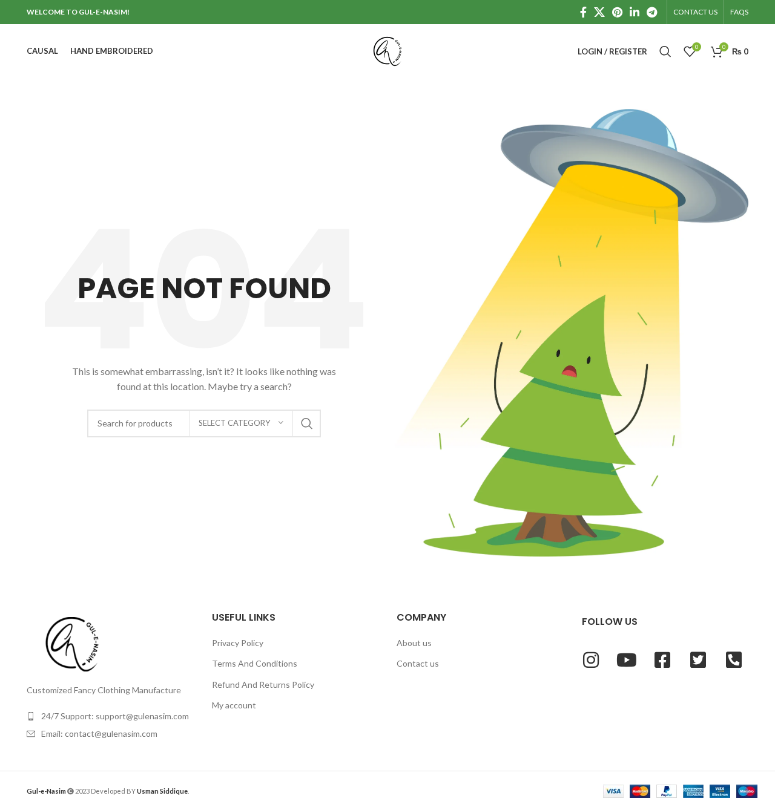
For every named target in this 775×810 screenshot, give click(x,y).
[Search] (665, 51)
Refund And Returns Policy (263, 684)
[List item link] (110, 716)
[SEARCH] (307, 423)
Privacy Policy (237, 643)
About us (414, 643)
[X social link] (599, 12)
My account (234, 705)
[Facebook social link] (583, 12)
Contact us (418, 663)
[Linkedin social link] (634, 12)
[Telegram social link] (652, 12)
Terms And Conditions (254, 663)
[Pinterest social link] (617, 12)
